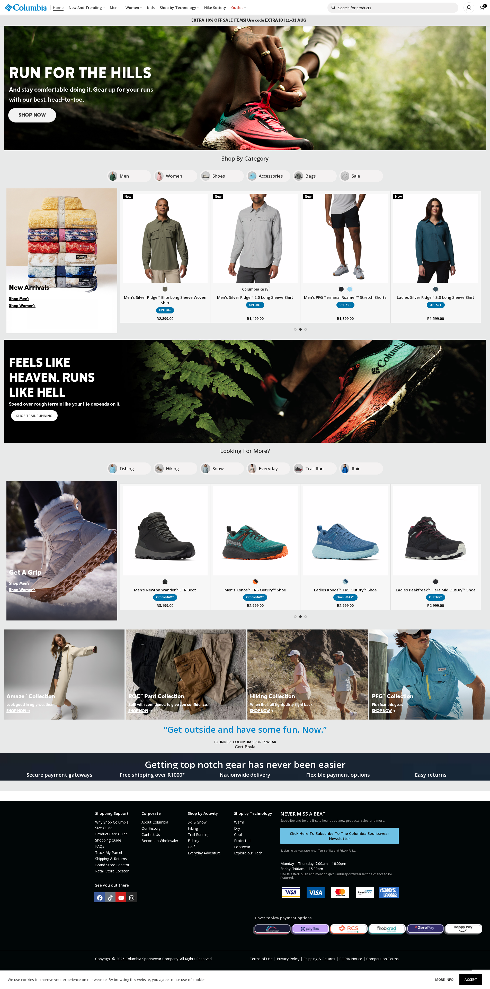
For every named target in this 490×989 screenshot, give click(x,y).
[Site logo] (26, 7)
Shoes (218, 176)
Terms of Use (261, 958)
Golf (191, 846)
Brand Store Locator (112, 864)
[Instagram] (131, 898)
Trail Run (314, 468)
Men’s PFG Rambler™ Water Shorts (435, 297)
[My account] (469, 8)
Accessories (271, 176)
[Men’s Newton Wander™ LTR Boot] (165, 530)
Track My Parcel (108, 852)
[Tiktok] (110, 898)
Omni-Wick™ (345, 305)
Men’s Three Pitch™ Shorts (345, 297)
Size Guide (103, 827)
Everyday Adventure (204, 853)
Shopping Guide (108, 840)
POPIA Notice (350, 958)
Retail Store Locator (112, 871)
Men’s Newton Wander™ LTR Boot (165, 589)
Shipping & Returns (111, 858)
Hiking (172, 468)
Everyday (268, 468)
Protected (242, 840)
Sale (356, 176)
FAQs (99, 846)
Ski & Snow (197, 822)
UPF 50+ (165, 305)
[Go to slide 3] (305, 329)
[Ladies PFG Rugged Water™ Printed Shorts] (255, 238)
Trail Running (198, 834)
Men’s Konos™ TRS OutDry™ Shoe (255, 589)
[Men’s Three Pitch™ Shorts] (345, 238)
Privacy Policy (288, 958)
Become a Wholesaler (159, 840)
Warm (239, 822)
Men (124, 176)
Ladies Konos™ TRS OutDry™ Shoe (345, 589)
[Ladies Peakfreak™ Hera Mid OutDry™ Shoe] (435, 530)
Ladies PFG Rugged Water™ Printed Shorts (255, 297)
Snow (218, 468)
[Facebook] (99, 898)
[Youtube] (121, 898)
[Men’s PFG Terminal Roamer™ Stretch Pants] (165, 238)
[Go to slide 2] (300, 329)
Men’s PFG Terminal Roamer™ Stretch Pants (165, 297)
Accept (471, 979)
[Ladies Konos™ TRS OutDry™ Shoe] (345, 530)
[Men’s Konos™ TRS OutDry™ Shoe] (255, 530)
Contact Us (150, 834)
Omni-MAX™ (165, 597)
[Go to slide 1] (295, 329)
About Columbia (154, 822)
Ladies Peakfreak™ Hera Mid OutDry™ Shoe (436, 589)
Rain (356, 468)
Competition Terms (382, 958)
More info (444, 979)
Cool (238, 834)
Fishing (127, 468)
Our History (151, 828)
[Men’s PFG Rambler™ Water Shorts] (435, 238)
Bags (310, 176)
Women (174, 176)
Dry (237, 828)
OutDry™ (435, 597)
